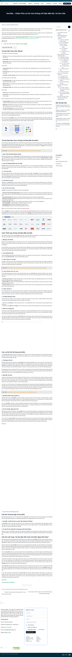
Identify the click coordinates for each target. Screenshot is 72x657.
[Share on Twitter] (25, 585)
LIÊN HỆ (60, 3)
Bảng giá (38, 641)
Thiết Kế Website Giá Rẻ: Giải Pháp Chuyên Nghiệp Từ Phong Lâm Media (63, 115)
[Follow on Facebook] (66, 0)
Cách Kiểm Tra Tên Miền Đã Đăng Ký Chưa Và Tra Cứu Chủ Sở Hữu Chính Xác (63, 125)
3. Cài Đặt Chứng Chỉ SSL (64, 69)
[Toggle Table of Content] (14, 48)
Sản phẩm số (58, 163)
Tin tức (37, 636)
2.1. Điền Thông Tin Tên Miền (65, 61)
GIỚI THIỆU (55, 3)
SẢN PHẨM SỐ (48, 3)
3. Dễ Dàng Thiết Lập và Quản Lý (65, 79)
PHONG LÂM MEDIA (10, 582)
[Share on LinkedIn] (31, 585)
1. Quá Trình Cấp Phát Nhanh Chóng (64, 40)
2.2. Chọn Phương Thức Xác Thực (65, 64)
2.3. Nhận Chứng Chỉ (65, 66)
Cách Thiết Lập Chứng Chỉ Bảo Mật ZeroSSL (63, 55)
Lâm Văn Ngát (8, 627)
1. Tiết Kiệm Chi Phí (64, 76)
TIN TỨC (42, 3)
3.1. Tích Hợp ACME (64, 46)
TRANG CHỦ (15, 3)
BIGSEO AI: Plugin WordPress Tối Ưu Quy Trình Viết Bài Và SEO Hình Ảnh (63, 107)
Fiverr (9, 632)
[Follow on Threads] (70, 0)
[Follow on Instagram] (67, 0)
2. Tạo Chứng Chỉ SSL (64, 58)
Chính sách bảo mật (29, 637)
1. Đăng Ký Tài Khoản (64, 57)
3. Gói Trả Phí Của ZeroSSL (65, 52)
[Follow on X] (69, 0)
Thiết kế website (59, 165)
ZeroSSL (25, 241)
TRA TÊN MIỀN (36, 3)
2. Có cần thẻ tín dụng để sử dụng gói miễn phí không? (65, 93)
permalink (26, 589)
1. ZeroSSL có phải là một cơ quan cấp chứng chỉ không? (64, 89)
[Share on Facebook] (23, 585)
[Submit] (8, 4)
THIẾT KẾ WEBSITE (22, 3)
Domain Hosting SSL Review (12, 24)
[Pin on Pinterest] (29, 585)
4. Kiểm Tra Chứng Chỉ (64, 71)
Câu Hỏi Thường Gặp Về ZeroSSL (63, 85)
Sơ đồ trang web (29, 641)
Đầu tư (57, 159)
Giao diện (38, 637)
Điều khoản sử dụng (29, 638)
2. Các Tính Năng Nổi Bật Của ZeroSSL (64, 43)
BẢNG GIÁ (30, 3)
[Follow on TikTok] (68, 0)
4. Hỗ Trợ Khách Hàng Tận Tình (64, 82)
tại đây (25, 43)
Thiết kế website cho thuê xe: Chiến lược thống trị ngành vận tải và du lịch (63, 120)
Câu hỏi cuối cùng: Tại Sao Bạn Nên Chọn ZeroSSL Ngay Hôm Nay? (63, 98)
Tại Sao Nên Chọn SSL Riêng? (62, 33)
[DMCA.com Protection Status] (16, 648)
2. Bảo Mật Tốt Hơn (64, 77)
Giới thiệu (27, 636)
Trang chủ (4, 24)
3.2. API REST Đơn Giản (65, 49)
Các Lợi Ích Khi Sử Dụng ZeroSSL (63, 74)
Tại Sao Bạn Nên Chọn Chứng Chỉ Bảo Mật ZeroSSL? (62, 37)
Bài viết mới (58, 157)
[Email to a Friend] (27, 585)
